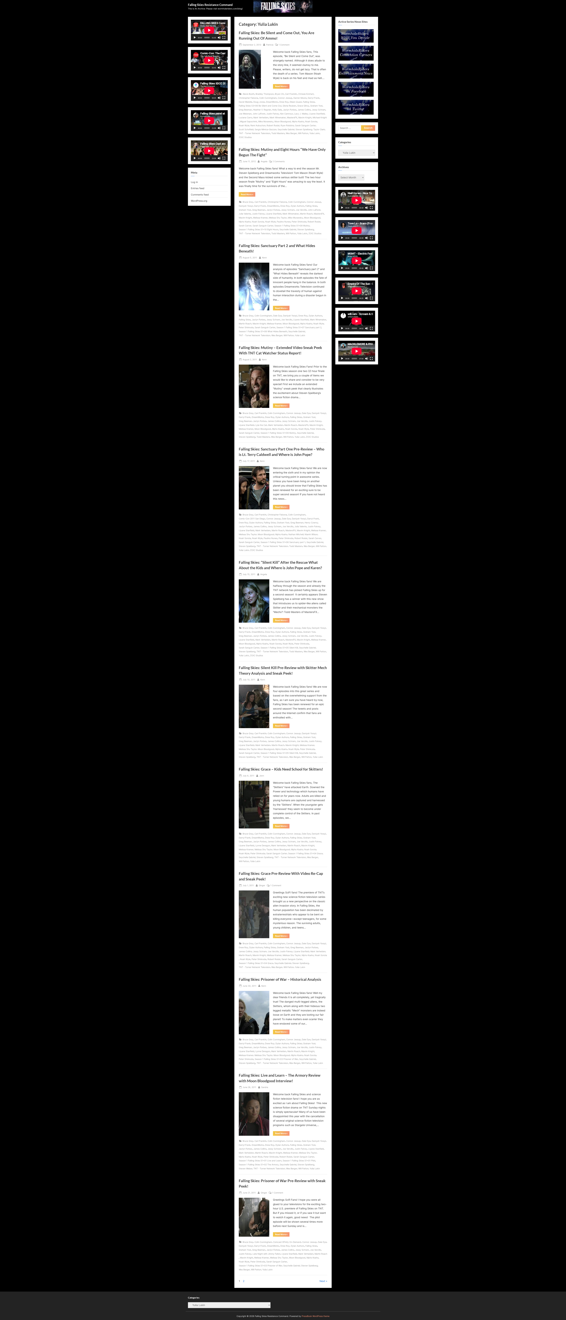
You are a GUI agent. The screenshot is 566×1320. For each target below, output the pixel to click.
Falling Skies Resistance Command (210, 4)
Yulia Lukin (314, 133)
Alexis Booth (248, 94)
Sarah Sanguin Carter (305, 125)
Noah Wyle (244, 125)
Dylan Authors (297, 206)
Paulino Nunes (284, 221)
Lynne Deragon (262, 845)
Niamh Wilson (311, 534)
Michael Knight (320, 117)
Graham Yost (316, 105)
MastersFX (292, 117)
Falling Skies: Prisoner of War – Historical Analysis (280, 979)
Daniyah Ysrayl (246, 206)
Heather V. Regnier (262, 109)
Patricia (269, 44)
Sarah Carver (245, 225)
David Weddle (245, 102)
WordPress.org (199, 200)
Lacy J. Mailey (301, 113)
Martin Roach (306, 213)
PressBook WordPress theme (315, 1316)
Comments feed (200, 194)
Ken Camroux (286, 113)
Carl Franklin (291, 94)
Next (322, 1281)
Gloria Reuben (289, 105)
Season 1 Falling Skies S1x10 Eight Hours (258, 229)
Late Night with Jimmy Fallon (266, 1254)
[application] (209, 30)
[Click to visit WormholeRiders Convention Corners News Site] (356, 59)
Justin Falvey (272, 113)
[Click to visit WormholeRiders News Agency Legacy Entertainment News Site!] (356, 77)
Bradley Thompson (265, 94)
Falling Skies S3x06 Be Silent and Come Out (260, 105)
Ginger (262, 885)
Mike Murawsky (265, 121)
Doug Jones (259, 102)
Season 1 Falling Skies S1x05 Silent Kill (279, 647)
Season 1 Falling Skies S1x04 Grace (305, 853)
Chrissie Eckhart (306, 94)
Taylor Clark (319, 129)
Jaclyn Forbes (289, 109)
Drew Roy (284, 102)
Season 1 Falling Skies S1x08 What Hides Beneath (263, 331)
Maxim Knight (304, 117)
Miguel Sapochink (248, 121)
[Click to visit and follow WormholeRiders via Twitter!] (356, 113)
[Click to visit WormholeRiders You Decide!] (356, 41)
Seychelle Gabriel (286, 129)
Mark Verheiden (260, 117)
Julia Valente (245, 213)
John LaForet (259, 113)
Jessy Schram (318, 109)
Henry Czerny (311, 522)
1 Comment (284, 45)
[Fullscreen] (223, 37)
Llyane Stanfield (317, 113)
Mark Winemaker (278, 117)
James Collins (304, 109)
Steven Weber (245, 1168)
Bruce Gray (248, 202)
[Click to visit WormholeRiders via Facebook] (356, 95)
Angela (264, 161)
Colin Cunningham (268, 98)
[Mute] (219, 37)
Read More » (282, 87)
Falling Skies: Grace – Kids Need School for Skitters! (281, 769)
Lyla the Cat (261, 425)
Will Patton (303, 133)
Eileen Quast (296, 102)
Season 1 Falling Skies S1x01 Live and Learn (260, 1160)
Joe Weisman (245, 113)
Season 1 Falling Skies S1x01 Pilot (299, 1160)
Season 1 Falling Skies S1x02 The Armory (259, 1164)
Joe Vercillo (301, 210)
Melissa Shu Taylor (278, 217)
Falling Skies (309, 102)
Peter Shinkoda (299, 221)
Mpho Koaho (298, 121)
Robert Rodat (273, 125)
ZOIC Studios (245, 137)
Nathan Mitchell (295, 534)
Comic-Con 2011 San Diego (252, 518)
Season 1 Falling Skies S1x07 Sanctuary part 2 (299, 327)
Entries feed (197, 188)
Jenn (261, 775)
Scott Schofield (246, 129)
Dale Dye (277, 315)
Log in (194, 182)
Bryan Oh (279, 94)
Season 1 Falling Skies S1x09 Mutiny (292, 225)
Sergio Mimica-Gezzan (266, 129)
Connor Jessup (285, 98)
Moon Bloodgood (282, 121)
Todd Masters (278, 133)
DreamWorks (272, 102)
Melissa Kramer (260, 217)
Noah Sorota (311, 121)
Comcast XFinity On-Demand (287, 1242)
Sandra (264, 1087)
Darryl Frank (314, 98)
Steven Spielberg (304, 129)
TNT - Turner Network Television (254, 133)
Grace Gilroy (303, 105)
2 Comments (279, 161)
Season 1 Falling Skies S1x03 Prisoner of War (276, 1059)
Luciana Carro (245, 117)
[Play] (194, 37)
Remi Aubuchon (257, 125)
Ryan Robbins (287, 125)
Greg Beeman (245, 109)
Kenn (264, 257)
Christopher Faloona (248, 98)
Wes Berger (291, 133)
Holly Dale (277, 109)
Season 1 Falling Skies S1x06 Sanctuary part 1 (283, 542)
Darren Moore (300, 98)
